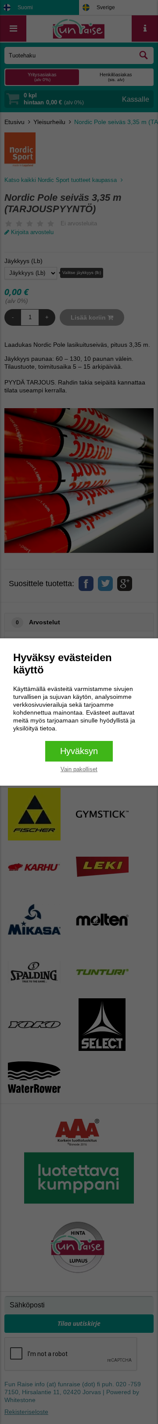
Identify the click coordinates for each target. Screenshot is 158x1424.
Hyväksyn (79, 751)
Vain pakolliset (79, 769)
